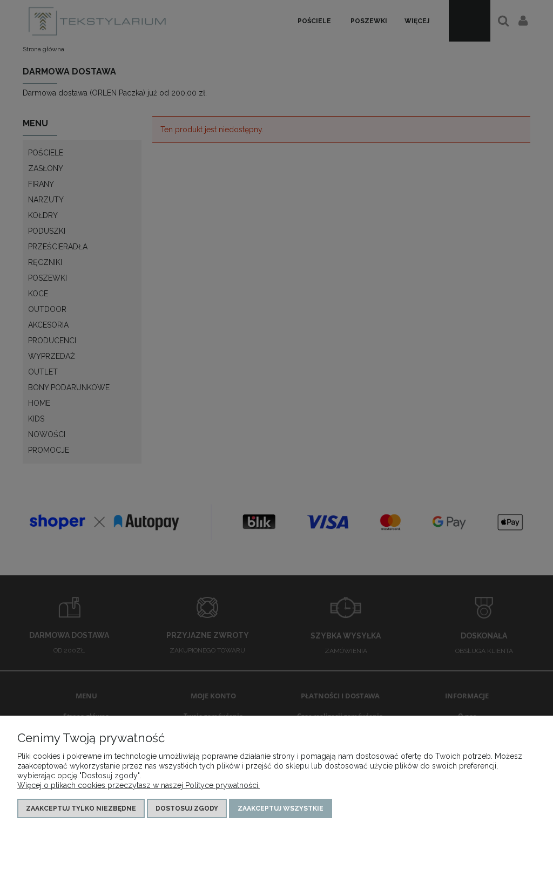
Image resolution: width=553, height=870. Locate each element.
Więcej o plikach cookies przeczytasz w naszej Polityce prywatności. (138, 785)
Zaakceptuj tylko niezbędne (81, 808)
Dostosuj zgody (187, 808)
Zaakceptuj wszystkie (280, 808)
